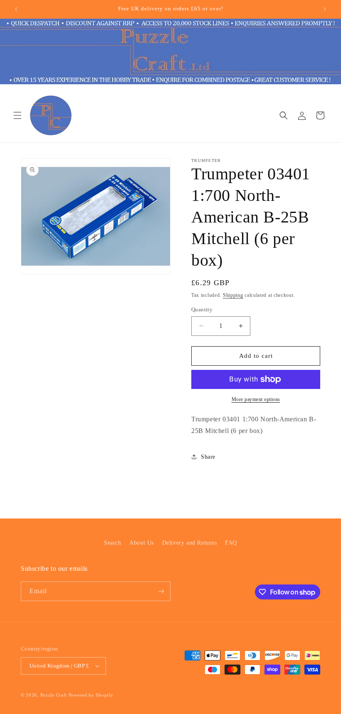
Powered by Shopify (91, 694)
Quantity (202, 309)
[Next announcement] (325, 9)
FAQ (231, 543)
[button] (17, 115)
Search (112, 543)
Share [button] (208, 457)
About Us (141, 543)
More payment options (256, 399)
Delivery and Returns (189, 543)
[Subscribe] (161, 591)
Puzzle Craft (53, 694)
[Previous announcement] (16, 9)
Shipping (233, 295)
